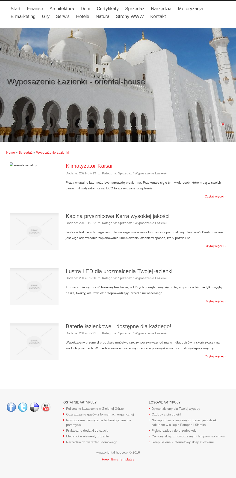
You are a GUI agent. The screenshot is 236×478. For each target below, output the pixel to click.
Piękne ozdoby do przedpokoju (174, 430)
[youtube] (45, 407)
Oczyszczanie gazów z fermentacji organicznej (100, 414)
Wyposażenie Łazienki (52, 152)
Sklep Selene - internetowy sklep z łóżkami (183, 442)
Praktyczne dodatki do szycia (87, 430)
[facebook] (11, 407)
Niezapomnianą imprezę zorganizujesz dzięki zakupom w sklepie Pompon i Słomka (184, 422)
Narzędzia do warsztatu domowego (92, 442)
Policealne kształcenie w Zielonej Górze (95, 408)
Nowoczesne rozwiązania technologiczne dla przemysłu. (98, 422)
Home (10, 152)
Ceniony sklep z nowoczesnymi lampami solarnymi (188, 436)
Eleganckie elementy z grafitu (87, 436)
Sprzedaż (25, 152)
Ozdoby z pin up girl (166, 414)
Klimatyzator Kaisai (89, 166)
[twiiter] (22, 407)
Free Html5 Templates (118, 459)
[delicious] (34, 407)
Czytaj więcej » (215, 196)
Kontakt (158, 16)
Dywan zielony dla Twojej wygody (176, 408)
